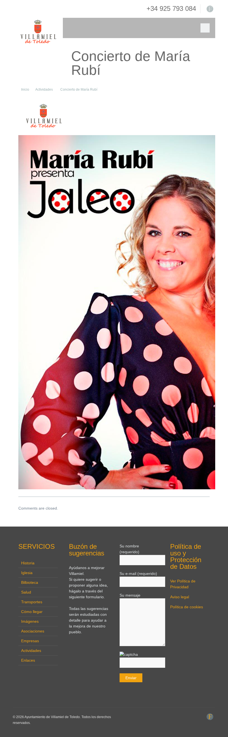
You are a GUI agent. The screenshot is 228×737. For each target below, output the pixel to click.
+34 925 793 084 (171, 8)
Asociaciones (32, 631)
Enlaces (28, 660)
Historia (27, 563)
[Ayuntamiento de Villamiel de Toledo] (38, 31)
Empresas (30, 641)
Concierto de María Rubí (78, 89)
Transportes (31, 602)
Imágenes (30, 621)
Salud (26, 592)
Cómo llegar (32, 611)
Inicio (25, 89)
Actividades (44, 89)
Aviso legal (179, 597)
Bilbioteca (29, 582)
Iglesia (27, 572)
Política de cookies (186, 607)
